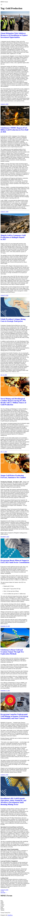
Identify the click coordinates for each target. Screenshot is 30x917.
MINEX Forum (4, 1)
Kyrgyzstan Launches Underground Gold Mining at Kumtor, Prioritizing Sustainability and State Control (14, 716)
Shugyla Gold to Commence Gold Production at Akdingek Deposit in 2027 (13, 237)
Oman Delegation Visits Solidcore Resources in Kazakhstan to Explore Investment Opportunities (14, 35)
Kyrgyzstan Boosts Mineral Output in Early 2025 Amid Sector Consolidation (15, 561)
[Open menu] (1, 4)
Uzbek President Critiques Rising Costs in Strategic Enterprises (13, 320)
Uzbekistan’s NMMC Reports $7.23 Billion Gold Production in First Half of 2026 (14, 130)
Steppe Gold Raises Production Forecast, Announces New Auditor (13, 476)
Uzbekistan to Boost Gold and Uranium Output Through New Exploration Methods (12, 652)
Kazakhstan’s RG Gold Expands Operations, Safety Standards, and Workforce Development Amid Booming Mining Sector (13, 801)
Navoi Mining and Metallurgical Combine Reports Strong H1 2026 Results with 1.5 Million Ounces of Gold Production (13, 402)
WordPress (10, 915)
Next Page (4, 892)
